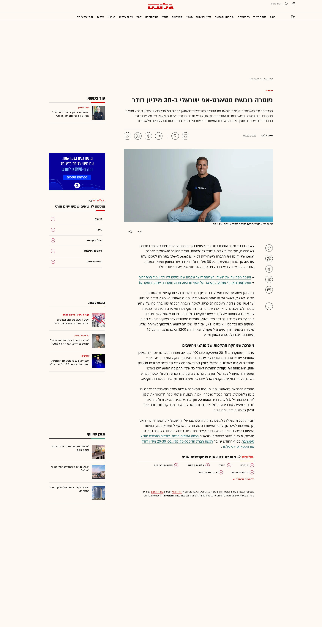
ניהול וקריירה (151, 17)
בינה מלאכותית (208, 472)
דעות (139, 17)
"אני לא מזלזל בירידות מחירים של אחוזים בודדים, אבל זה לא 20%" (69, 342)
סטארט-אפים (240, 472)
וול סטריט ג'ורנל (85, 17)
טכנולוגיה (177, 17)
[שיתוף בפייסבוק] (148, 136)
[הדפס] (185, 136)
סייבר (222, 465)
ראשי (272, 17)
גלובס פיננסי (259, 17)
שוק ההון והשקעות (224, 17)
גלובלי (165, 17)
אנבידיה (85, 356)
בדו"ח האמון (157, 491)
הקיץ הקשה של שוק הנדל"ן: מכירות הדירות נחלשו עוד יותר (71, 321)
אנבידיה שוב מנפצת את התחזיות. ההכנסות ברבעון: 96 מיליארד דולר (69, 362)
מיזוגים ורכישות (163, 465)
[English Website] (293, 17)
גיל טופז (85, 335)
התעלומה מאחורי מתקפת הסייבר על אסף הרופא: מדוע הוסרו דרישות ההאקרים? (195, 282)
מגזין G (111, 17)
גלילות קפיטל (195, 465)
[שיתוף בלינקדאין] (269, 279)
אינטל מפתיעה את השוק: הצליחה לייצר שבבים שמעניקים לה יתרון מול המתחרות (195, 277)
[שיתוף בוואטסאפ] (138, 136)
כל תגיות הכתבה (245, 479)
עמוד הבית (268, 78)
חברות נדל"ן (83, 315)
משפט (189, 17)
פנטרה (269, 90)
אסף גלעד (267, 135)
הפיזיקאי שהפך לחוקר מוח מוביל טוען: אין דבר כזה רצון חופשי (70, 114)
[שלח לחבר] (269, 290)
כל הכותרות (244, 17)
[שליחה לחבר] (158, 136)
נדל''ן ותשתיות (203, 17)
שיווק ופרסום (126, 17)
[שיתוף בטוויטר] (127, 136)
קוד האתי (176, 491)
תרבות (100, 17)
